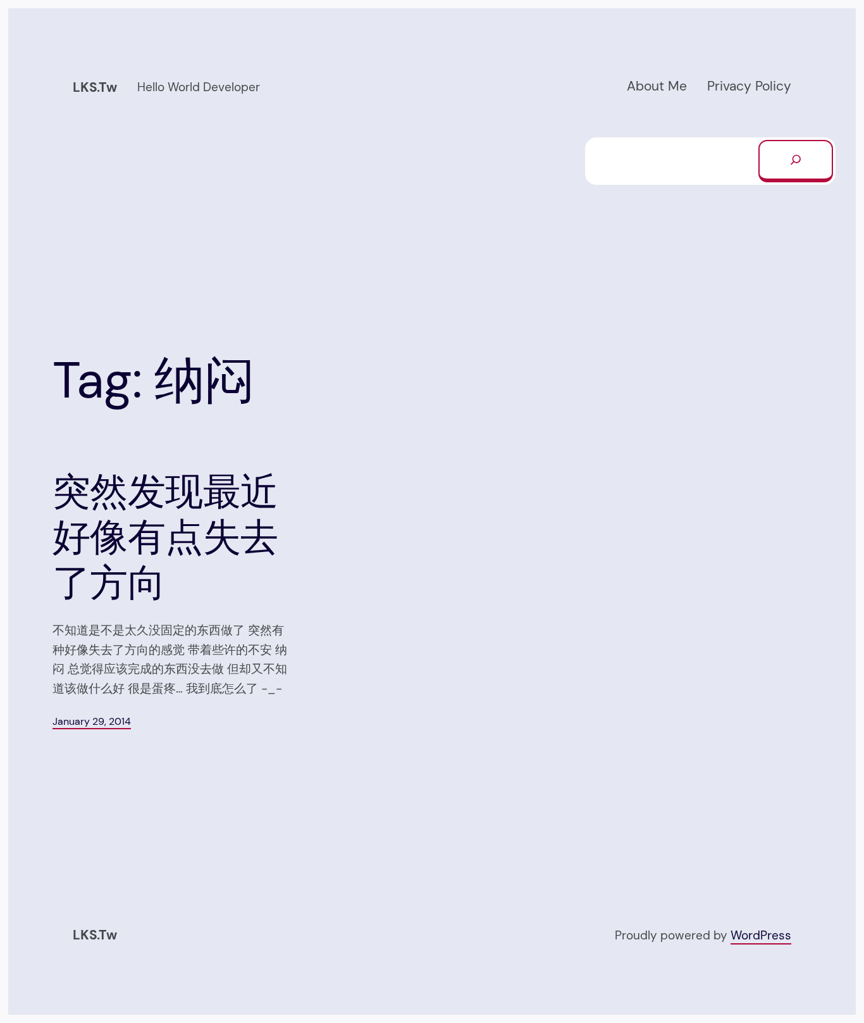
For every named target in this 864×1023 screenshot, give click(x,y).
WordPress (761, 935)
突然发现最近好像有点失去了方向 (165, 537)
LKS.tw (95, 87)
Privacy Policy (749, 86)
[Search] (795, 161)
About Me (657, 86)
